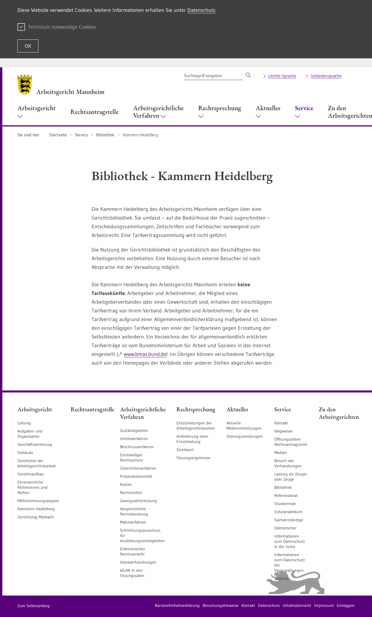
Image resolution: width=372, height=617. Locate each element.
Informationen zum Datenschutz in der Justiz (289, 541)
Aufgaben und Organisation (29, 433)
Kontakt (281, 423)
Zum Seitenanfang (33, 605)
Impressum (324, 605)
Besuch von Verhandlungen (288, 463)
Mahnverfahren (133, 522)
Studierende (285, 503)
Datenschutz (201, 10)
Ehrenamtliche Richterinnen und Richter (32, 487)
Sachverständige (288, 519)
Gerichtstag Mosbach (35, 517)
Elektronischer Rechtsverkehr (132, 551)
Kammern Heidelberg (36, 508)
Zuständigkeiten (134, 430)
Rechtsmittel (131, 492)
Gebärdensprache (326, 75)
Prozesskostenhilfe (136, 476)
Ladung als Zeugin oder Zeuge (290, 476)
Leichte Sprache (282, 75)
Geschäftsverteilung (34, 444)
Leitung (24, 423)
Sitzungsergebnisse (193, 457)
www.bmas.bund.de (145, 354)
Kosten (126, 484)
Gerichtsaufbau (30, 474)
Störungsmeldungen (244, 436)
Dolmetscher (285, 528)
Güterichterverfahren (138, 468)
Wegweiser (283, 431)
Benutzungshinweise (221, 605)
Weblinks (282, 578)
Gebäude (25, 452)
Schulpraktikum (288, 511)
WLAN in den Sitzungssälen (132, 573)
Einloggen (346, 605)
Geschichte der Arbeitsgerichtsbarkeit (36, 463)
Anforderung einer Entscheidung (192, 439)
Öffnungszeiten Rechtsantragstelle (290, 442)
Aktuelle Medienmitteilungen (244, 425)
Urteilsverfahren (134, 438)
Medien (280, 452)
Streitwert (185, 449)
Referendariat (286, 495)
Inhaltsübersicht (297, 605)
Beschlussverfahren (137, 446)
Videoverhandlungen (138, 562)
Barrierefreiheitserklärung (177, 605)
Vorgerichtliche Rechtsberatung (134, 511)
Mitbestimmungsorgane (38, 500)
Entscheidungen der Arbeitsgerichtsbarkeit (195, 425)
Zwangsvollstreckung (138, 500)
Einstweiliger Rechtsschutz (131, 457)
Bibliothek (283, 487)
